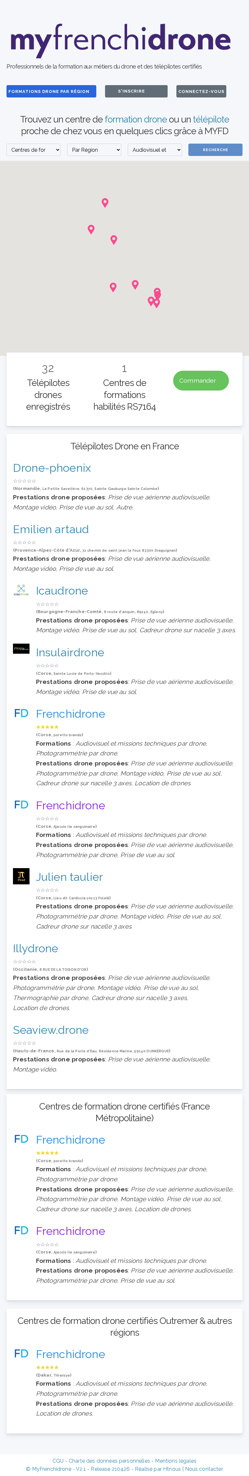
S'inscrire (131, 91)
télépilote (211, 119)
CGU (58, 1461)
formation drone (136, 119)
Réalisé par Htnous (158, 1469)
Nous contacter (204, 1469)
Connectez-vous (201, 91)
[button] (113, 287)
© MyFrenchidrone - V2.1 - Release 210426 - (80, 1469)
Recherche (215, 150)
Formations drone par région (49, 91)
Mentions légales (175, 1461)
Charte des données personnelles (109, 1461)
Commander (198, 380)
